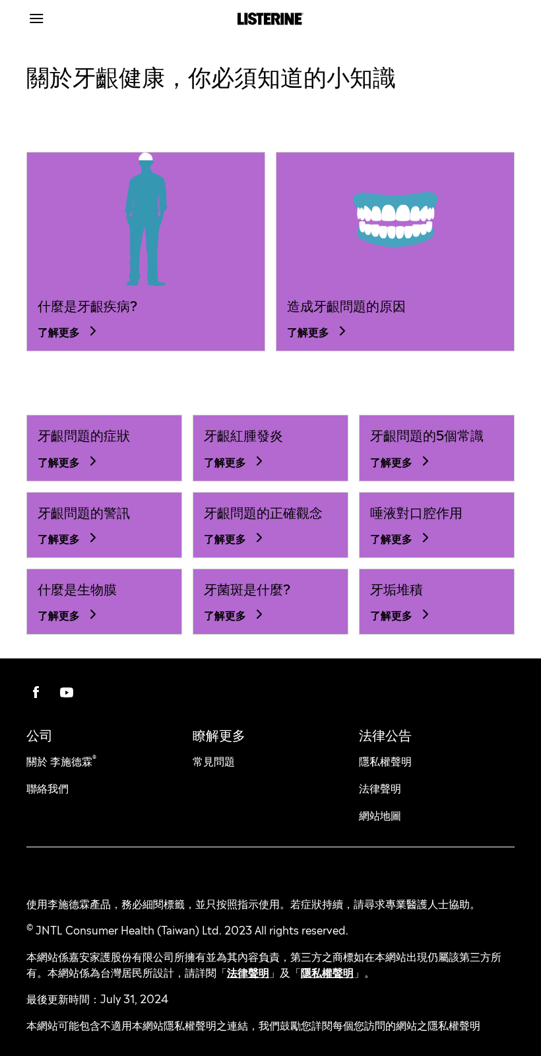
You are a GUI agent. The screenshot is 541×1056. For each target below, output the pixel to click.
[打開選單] (87, 18)
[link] (146, 220)
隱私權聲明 (327, 971)
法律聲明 (248, 971)
